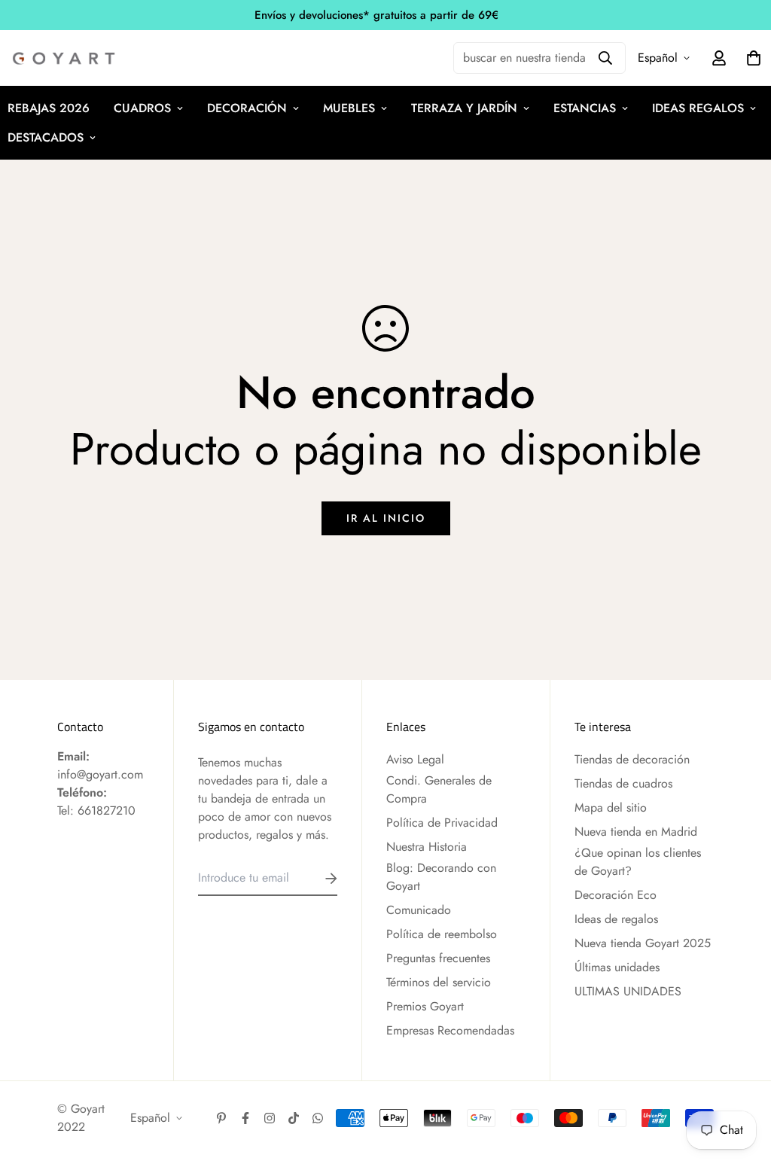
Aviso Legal (415, 759)
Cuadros (142, 108)
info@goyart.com (100, 774)
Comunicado (418, 910)
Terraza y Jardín (464, 108)
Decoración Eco (615, 894)
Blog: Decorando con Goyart (441, 876)
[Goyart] (64, 58)
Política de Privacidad (442, 822)
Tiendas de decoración (632, 759)
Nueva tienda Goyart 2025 (642, 943)
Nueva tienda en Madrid (635, 831)
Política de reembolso (441, 934)
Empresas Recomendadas (450, 1030)
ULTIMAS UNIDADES (627, 991)
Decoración (247, 108)
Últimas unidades (617, 967)
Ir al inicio (385, 518)
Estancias (584, 108)
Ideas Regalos (698, 108)
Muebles (349, 108)
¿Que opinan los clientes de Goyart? (637, 861)
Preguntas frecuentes (438, 958)
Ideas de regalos (616, 919)
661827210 (107, 810)
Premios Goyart (425, 1006)
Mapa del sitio (610, 807)
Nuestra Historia (426, 846)
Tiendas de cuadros (623, 783)
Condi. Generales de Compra (439, 789)
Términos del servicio (438, 982)
